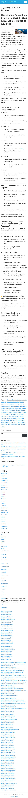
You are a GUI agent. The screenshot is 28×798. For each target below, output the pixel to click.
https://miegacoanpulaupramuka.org (8, 667)
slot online (3, 589)
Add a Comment (6, 430)
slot (2, 544)
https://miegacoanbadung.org (7, 742)
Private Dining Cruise (6, 420)
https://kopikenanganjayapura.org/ (8, 619)
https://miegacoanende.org (20, 669)
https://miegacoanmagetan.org (7, 740)
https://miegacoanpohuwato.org (7, 717)
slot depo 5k (3, 554)
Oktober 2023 (4, 528)
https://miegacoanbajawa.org (7, 727)
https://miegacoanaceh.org (6, 672)
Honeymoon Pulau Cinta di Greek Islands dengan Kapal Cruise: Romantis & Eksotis (12, 453)
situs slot (3, 578)
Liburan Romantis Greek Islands (9, 414)
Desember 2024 (4, 508)
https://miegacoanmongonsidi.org (8, 705)
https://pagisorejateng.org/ (6, 635)
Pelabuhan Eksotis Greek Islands (15, 418)
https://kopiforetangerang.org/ (7, 621)
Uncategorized (4, 546)
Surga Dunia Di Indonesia (8, 1)
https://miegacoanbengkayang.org (8, 776)
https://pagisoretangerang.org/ (7, 648)
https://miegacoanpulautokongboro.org (9, 719)
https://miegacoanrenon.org (18, 664)
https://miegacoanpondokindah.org (8, 683)
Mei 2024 (3, 521)
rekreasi (2, 539)
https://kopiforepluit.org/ (6, 640)
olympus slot (3, 569)
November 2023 (4, 526)
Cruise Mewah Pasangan (13, 402)
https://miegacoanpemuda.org (7, 664)
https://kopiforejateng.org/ (6, 612)
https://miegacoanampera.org (20, 675)
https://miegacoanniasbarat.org (7, 739)
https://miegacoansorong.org (18, 700)
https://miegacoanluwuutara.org (7, 747)
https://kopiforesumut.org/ (6, 614)
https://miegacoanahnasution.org (7, 662)
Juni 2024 (3, 519)
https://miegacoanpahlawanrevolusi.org (9, 783)
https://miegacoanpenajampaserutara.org (9, 695)
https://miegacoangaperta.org (7, 708)
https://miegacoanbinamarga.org (7, 677)
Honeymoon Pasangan (15, 410)
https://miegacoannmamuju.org (7, 735)
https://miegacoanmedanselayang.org (8, 706)
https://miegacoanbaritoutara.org (7, 760)
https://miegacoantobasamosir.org (8, 749)
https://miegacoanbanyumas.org (7, 721)
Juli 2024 (3, 517)
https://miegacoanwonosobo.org (7, 675)
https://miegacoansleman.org (7, 703)
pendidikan (3, 537)
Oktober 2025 (4, 485)
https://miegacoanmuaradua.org (7, 693)
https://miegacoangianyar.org (20, 701)
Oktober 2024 (4, 510)
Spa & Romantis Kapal (19, 420)
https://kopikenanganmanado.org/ (8, 649)
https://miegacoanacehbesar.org (7, 745)
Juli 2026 (3, 476)
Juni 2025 (3, 494)
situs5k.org (21, 149)
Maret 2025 (3, 501)
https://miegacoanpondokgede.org (8, 687)
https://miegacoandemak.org (7, 771)
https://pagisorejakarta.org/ (6, 626)
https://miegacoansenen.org (20, 677)
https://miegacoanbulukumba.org (7, 722)
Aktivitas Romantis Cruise (14, 400)
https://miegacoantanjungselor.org (8, 696)
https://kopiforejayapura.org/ (7, 616)
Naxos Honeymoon (13, 416)
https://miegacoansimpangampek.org (8, 757)
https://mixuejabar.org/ (5, 657)
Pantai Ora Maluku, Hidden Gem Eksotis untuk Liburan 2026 (13, 446)
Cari (2, 433)
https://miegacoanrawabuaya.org (19, 682)
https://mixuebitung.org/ (6, 617)
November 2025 (4, 482)
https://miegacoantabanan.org (7, 744)
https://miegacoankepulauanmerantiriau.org (10, 729)
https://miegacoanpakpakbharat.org (8, 770)
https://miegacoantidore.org (18, 670)
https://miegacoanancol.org (6, 781)
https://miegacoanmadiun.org (7, 786)
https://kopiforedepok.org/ (6, 651)
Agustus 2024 (4, 514)
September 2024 (4, 512)
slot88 (2, 592)
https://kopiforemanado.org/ (6, 656)
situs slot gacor (4, 607)
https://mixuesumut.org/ (6, 659)
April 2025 (3, 498)
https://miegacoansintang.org (7, 665)
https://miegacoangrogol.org (21, 683)
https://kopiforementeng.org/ (7, 637)
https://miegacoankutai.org (6, 765)
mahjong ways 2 (4, 465)
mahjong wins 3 (4, 583)
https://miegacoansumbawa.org (7, 763)
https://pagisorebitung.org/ (6, 632)
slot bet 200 (3, 580)
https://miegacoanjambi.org (6, 700)
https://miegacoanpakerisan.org (7, 785)
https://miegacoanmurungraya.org (8, 732)
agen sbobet (3, 598)
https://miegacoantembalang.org (7, 710)
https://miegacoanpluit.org (6, 690)
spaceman (3, 594)
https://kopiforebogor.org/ (6, 654)
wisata (2, 548)
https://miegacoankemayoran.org (7, 678)
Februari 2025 (4, 503)
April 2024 (3, 524)
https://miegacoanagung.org (6, 670)
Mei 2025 (3, 496)
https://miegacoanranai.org (17, 672)
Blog (2, 534)
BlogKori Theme (14, 796)
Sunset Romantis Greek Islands (9, 422)
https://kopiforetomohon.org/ (7, 642)
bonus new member (5, 575)
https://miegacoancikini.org (6, 682)
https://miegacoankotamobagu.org (8, 730)
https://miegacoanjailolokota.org (7, 767)
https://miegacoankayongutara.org (8, 716)
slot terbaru (3, 572)
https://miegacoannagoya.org (19, 703)
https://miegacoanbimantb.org (7, 734)
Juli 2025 (3, 492)
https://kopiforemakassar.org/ (7, 643)
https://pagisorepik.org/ (6, 622)
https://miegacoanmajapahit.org (7, 711)
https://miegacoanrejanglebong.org (8, 752)
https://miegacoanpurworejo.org (7, 762)
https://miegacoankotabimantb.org (8, 680)
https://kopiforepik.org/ (6, 638)
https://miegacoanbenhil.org (21, 680)
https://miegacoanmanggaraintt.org (8, 737)
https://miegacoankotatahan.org (7, 673)
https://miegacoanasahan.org (7, 753)
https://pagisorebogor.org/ (6, 646)
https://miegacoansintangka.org (7, 726)
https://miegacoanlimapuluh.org (7, 775)
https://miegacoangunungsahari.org (8, 780)
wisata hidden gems (5, 550)
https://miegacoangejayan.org (20, 662)
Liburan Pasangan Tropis (19, 412)
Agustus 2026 (4, 473)
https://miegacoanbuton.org (6, 750)
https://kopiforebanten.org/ (6, 611)
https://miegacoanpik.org (19, 688)
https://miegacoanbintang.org (7, 724)
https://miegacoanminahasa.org (7, 701)
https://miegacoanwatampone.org (8, 758)
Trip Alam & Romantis (11, 424)
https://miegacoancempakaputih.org (8, 778)
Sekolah (2, 541)
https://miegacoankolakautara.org (19, 690)
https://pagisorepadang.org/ (6, 633)
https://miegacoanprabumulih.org (8, 669)
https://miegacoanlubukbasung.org (8, 691)
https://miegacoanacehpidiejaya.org (8, 768)
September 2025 (4, 487)
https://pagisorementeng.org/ (7, 628)
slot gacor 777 (4, 560)
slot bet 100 (3, 557)
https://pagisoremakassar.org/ (7, 624)
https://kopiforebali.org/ (6, 653)
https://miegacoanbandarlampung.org (8, 698)
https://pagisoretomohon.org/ (7, 630)
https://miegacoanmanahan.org (7, 714)
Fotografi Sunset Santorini (12, 406)
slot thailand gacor (5, 566)
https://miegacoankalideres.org (7, 685)
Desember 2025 (4, 480)
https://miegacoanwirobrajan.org (19, 708)
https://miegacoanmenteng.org (7, 688)
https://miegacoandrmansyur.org (7, 788)
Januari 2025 (3, 505)
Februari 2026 (4, 478)
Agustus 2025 (4, 489)
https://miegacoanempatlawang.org (8, 755)
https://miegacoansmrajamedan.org (8, 790)
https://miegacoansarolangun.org (7, 773)
